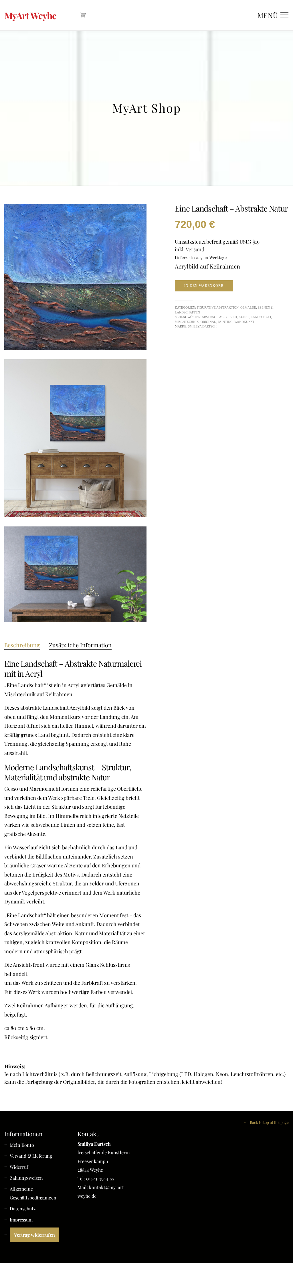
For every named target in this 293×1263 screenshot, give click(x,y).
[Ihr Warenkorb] (83, 14)
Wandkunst (244, 321)
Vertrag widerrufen (34, 1235)
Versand (195, 249)
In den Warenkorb (203, 286)
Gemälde (248, 307)
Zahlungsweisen (26, 1178)
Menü (269, 15)
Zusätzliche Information (80, 645)
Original (208, 321)
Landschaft (261, 317)
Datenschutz (23, 1208)
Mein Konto (22, 1145)
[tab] (22, 645)
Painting (225, 321)
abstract (210, 317)
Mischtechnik (187, 321)
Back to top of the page (269, 1122)
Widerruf (19, 1167)
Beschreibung (22, 645)
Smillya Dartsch (202, 326)
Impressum (21, 1220)
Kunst (244, 317)
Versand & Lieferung (31, 1156)
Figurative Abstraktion (218, 307)
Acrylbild (228, 317)
